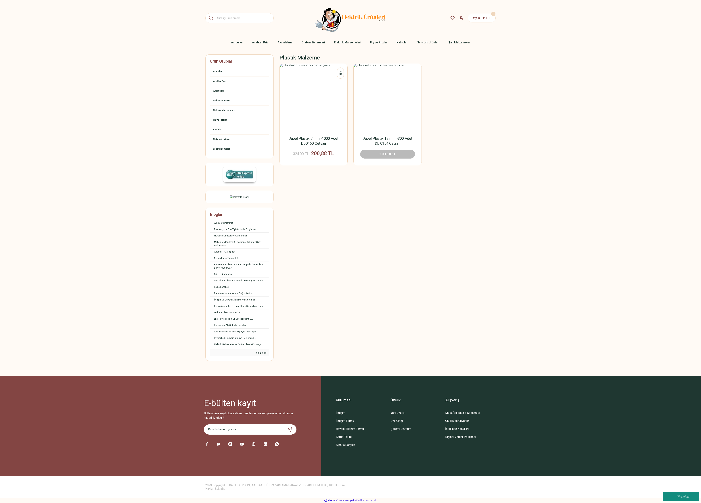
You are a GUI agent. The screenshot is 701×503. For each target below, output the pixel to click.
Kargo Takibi (344, 437)
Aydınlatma (218, 91)
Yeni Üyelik (398, 413)
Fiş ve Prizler (220, 120)
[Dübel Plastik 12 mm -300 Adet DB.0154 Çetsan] (388, 98)
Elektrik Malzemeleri (224, 110)
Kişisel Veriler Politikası (460, 437)
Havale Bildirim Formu (350, 429)
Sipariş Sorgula (345, 445)
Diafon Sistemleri (222, 100)
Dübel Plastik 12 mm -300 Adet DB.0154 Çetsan (387, 141)
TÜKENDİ (387, 154)
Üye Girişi (397, 421)
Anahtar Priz (219, 81)
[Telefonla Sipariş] (239, 197)
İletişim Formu (345, 421)
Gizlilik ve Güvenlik (457, 421)
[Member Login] (461, 18)
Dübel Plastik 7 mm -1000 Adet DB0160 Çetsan (313, 141)
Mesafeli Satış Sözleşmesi (462, 413)
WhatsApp (683, 496)
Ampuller (218, 71)
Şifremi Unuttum (401, 429)
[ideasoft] (331, 500)
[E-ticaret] (350, 500)
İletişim (340, 413)
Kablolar (217, 129)
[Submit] (289, 429)
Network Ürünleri (222, 139)
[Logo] (350, 18)
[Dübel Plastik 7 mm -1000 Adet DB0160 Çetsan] (314, 98)
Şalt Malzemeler (221, 149)
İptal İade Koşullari (457, 429)
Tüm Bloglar (261, 353)
